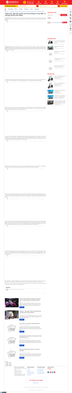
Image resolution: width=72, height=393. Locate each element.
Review (20, 9)
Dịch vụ (16, 9)
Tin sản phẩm (10, 9)
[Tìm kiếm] (37, 6)
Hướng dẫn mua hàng (40, 373)
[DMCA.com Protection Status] (3, 392)
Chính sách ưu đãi (40, 370)
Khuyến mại (37, 9)
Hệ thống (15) (35, 382)
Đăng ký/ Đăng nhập (30, 371)
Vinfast (6, 20)
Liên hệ (28, 370)
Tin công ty (26, 9)
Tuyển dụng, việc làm (30, 373)
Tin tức (31, 9)
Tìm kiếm (64, 15)
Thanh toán (29, 374)
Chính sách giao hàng (40, 371)
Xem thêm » (22, 307)
